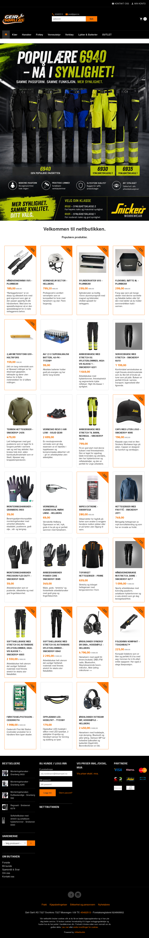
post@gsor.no (73, 14)
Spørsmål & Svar (11, 869)
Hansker (26, 34)
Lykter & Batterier (87, 34)
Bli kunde (7, 866)
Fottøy (39, 34)
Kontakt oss (8, 876)
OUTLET (107, 34)
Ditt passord (44, 779)
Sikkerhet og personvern (82, 904)
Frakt (44, 904)
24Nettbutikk (79, 932)
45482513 (58, 14)
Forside (6, 862)
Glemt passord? (65, 792)
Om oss (6, 873)
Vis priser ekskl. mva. (88, 773)
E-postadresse (46, 769)
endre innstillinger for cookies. (86, 927)
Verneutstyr (54, 34)
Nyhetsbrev (104, 904)
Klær (14, 34)
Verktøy (69, 34)
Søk (91, 18)
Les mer (65, 927)
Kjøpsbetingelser (58, 904)
